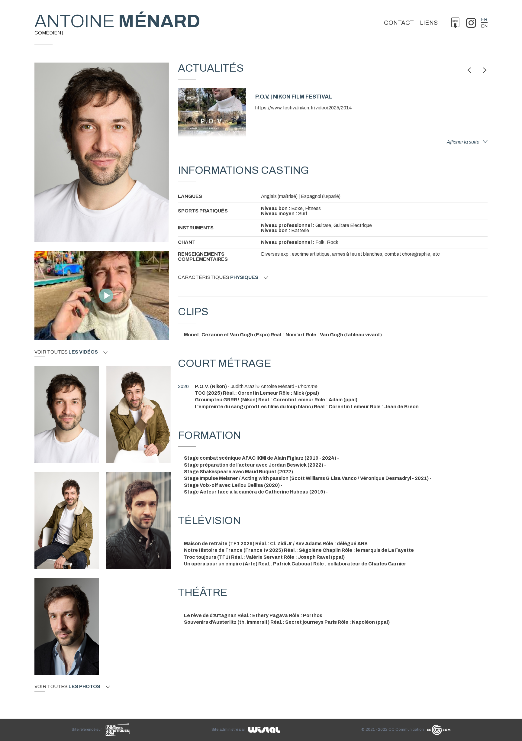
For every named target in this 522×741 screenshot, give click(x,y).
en (484, 26)
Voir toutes (66, 352)
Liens (429, 22)
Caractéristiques (218, 277)
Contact (399, 22)
